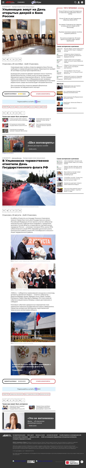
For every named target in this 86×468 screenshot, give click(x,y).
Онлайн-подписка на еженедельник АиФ (70, 435)
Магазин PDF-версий (52, 435)
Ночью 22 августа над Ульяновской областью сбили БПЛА (70, 19)
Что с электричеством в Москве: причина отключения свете (71, 92)
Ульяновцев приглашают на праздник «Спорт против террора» (43, 120)
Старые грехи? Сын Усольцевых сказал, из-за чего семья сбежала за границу (73, 61)
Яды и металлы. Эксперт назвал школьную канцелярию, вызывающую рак (72, 173)
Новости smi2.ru (8, 153)
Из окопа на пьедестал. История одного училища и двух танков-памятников (70, 39)
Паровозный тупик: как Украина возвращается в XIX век (71, 86)
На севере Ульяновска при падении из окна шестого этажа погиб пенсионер (70, 26)
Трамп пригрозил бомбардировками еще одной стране (73, 97)
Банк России (5, 55)
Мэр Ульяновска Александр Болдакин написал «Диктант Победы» (43, 125)
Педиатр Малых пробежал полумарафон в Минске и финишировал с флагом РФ (43, 408)
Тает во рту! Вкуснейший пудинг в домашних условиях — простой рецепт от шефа (73, 190)
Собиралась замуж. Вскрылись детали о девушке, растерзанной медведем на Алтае (72, 55)
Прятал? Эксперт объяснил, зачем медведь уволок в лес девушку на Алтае (73, 168)
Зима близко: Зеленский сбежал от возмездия (72, 103)
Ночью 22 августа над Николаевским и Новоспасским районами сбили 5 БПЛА (70, 12)
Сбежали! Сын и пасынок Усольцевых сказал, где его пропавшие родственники (74, 67)
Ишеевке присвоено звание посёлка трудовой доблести (70, 32)
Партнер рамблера (59, 461)
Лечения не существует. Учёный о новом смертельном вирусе (73, 183)
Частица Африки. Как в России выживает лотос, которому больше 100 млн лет (73, 72)
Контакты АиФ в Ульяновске (20, 437)
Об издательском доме (19, 435)
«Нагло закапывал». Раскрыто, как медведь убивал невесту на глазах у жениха (73, 162)
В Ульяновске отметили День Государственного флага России (18, 125)
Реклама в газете (40, 435)
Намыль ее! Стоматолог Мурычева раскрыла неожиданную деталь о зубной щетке (73, 78)
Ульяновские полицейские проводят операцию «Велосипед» (18, 130)
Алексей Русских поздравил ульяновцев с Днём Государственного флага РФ (31, 365)
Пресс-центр (30, 435)
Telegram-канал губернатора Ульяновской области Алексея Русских (20, 206)
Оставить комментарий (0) (43, 93)
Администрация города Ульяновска (23, 343)
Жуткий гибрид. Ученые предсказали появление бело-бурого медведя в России (74, 50)
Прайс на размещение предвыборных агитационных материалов (59, 437)
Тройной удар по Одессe (70, 108)
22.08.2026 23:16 (6, 158)
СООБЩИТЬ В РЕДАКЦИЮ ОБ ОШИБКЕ (22, 439)
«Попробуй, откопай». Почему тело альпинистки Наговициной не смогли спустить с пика (73, 179)
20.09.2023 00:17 (6, 6)
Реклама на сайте (34, 437)
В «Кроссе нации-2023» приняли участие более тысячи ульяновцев (19, 119)
